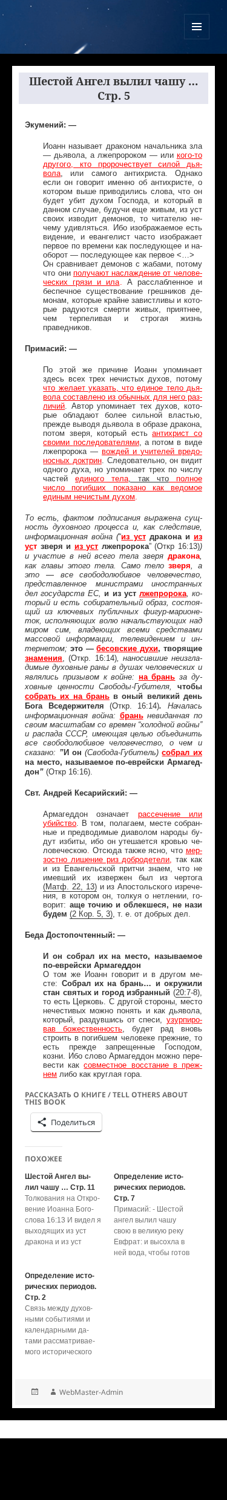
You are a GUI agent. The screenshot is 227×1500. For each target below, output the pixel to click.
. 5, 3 (101, 914)
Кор (85, 914)
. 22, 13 (80, 887)
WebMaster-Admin (91, 1392)
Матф (56, 887)
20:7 (183, 993)
